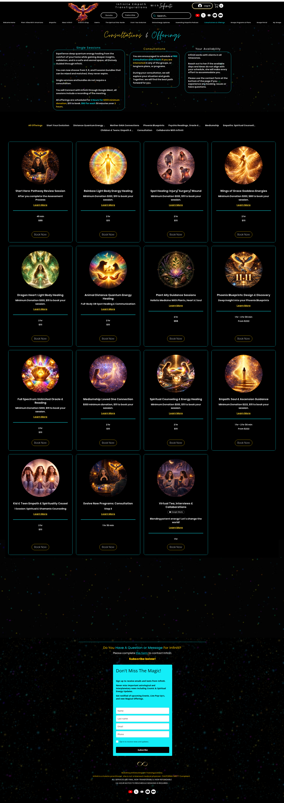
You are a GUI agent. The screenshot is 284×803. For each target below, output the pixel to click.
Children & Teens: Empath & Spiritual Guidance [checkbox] (118, 130)
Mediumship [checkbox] (212, 125)
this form (142, 653)
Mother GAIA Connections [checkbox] (124, 125)
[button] (219, 6)
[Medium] (220, 15)
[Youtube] (197, 15)
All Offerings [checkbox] (35, 125)
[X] (203, 15)
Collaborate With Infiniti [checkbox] (169, 130)
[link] (40, 191)
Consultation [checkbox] (144, 130)
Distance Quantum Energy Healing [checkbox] (90, 125)
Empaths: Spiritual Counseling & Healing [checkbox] (240, 125)
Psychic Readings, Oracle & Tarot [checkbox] (185, 125)
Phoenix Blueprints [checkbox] (153, 125)
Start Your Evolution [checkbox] (58, 125)
